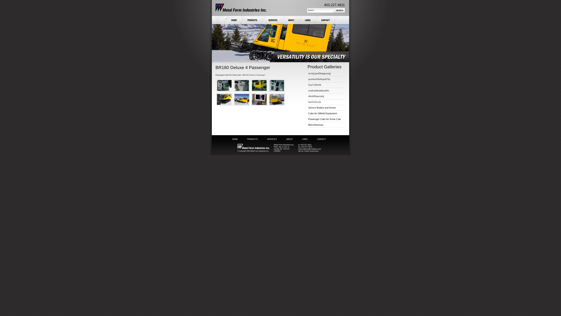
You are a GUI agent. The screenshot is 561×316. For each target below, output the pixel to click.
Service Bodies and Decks (322, 108)
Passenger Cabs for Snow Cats (324, 119)
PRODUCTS (252, 139)
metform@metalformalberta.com (309, 149)
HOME (235, 139)
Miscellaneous (315, 125)
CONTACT (321, 139)
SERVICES (272, 139)
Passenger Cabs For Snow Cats (228, 75)
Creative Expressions (311, 151)
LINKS (305, 139)
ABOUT (289, 139)
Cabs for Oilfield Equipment (322, 113)
